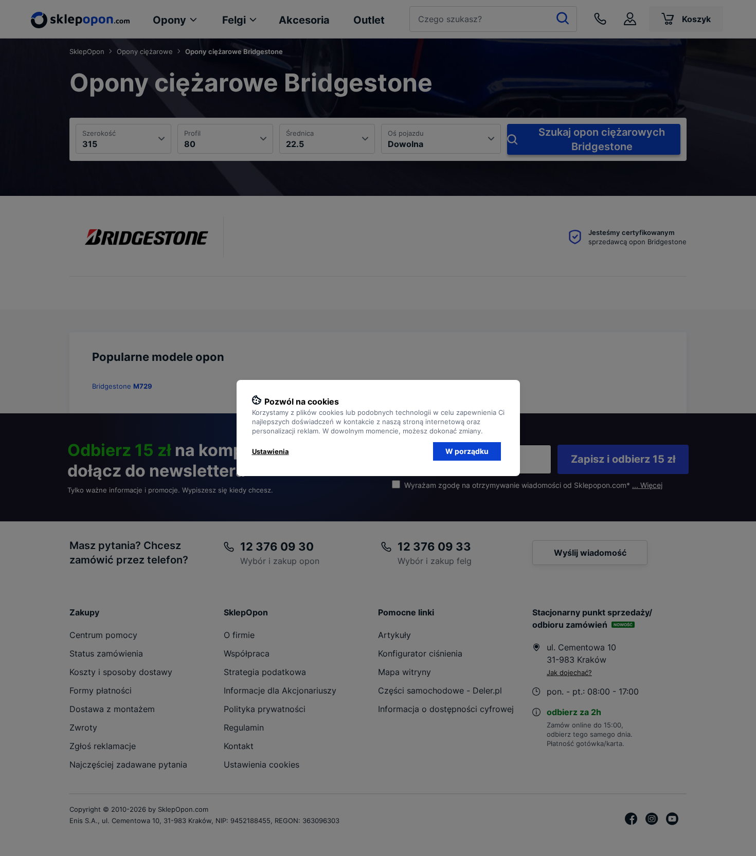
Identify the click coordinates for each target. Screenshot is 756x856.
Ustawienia (270, 451)
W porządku (467, 451)
